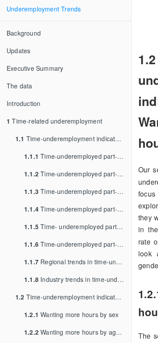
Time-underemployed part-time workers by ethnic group (77, 191)
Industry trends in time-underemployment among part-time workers (77, 279)
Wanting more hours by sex (71, 314)
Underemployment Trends (44, 8)
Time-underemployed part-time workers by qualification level (77, 208)
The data (19, 85)
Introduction (23, 103)
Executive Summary (35, 68)
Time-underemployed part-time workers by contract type (77, 244)
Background (24, 33)
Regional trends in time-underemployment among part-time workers (77, 261)
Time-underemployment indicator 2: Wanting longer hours (73, 296)
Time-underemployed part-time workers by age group (77, 173)
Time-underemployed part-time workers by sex (77, 156)
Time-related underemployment (54, 121)
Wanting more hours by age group (77, 332)
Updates (18, 50)
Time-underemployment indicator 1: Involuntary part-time (73, 138)
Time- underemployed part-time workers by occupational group (77, 226)
